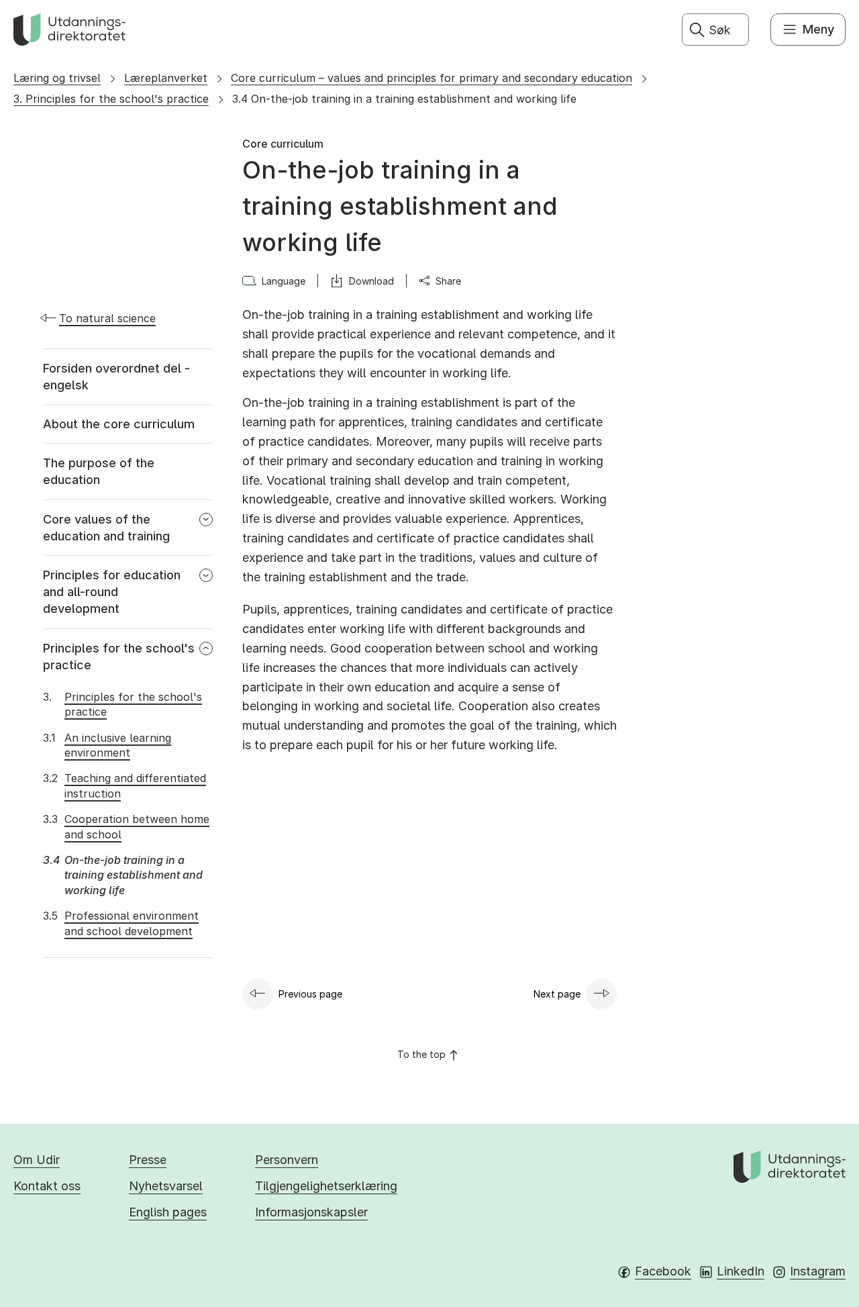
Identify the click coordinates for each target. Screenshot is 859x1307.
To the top (421, 1054)
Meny (818, 29)
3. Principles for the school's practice (111, 98)
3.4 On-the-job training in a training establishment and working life (404, 98)
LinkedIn (740, 1271)
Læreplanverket (165, 78)
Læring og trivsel (57, 78)
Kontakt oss (47, 1186)
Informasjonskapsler (311, 1212)
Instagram (818, 1271)
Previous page (310, 994)
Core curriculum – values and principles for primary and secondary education (431, 78)
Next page (557, 994)
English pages (168, 1212)
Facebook (663, 1271)
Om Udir (36, 1160)
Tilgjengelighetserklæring (326, 1186)
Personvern (286, 1160)
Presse (147, 1160)
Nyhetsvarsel (166, 1186)
